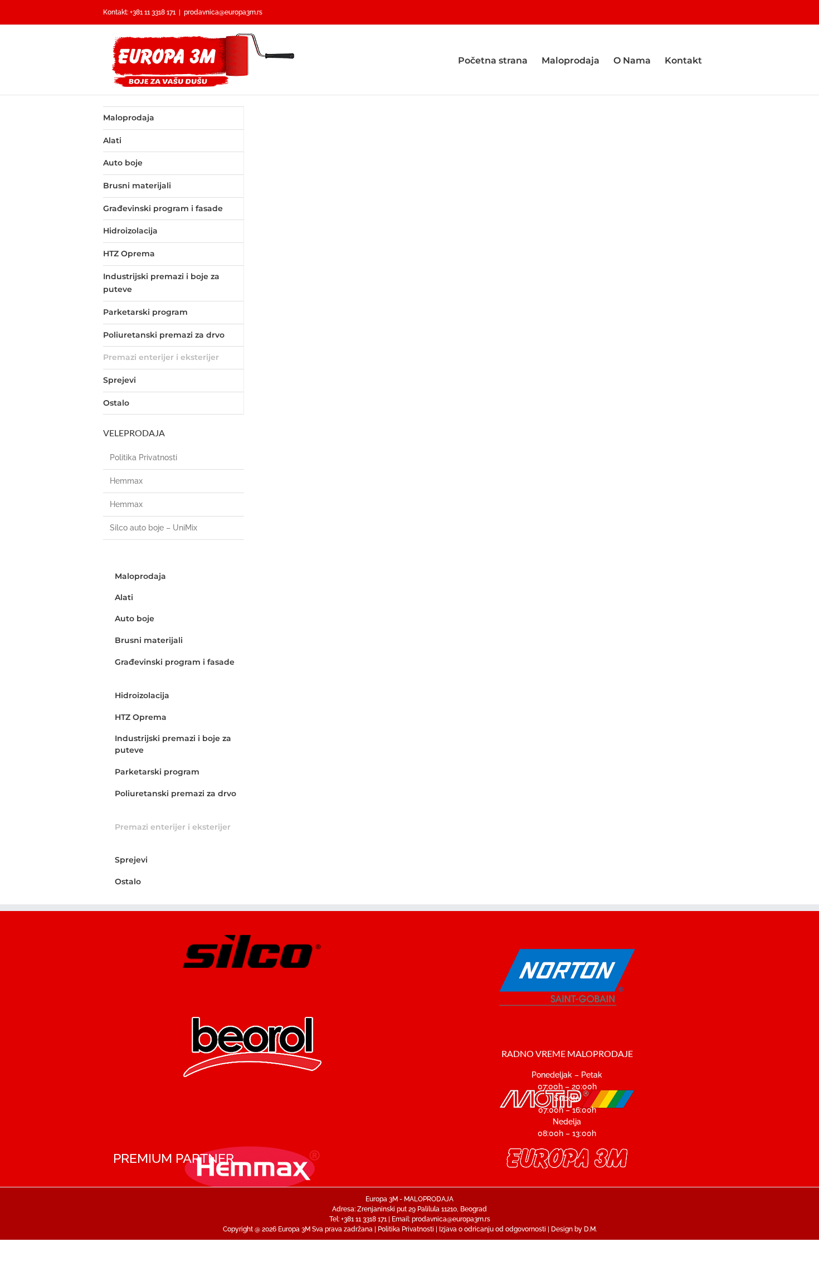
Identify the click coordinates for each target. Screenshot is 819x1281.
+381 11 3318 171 (153, 12)
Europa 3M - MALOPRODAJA (409, 1199)
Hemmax (126, 480)
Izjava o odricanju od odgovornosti (492, 1229)
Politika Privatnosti (143, 457)
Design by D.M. (574, 1229)
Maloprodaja (128, 118)
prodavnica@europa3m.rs (223, 12)
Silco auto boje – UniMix (153, 527)
